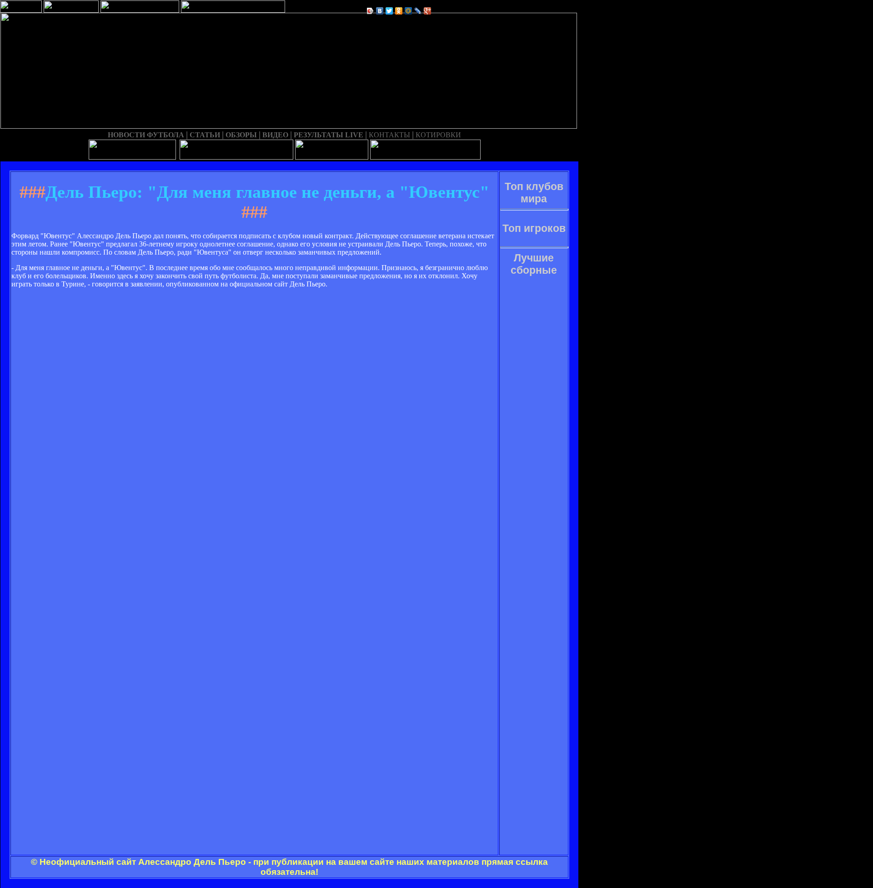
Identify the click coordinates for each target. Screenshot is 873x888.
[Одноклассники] (399, 11)
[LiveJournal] (418, 11)
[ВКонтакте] (380, 11)
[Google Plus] (427, 11)
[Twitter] (389, 11)
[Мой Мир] (408, 11)
